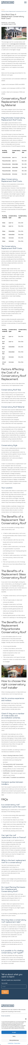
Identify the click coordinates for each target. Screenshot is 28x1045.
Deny (14, 1036)
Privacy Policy (17, 1043)
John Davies (11, 23)
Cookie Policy (11, 1043)
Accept (14, 1032)
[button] (26, 1019)
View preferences (14, 1040)
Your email (4, 983)
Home (2, 9)
